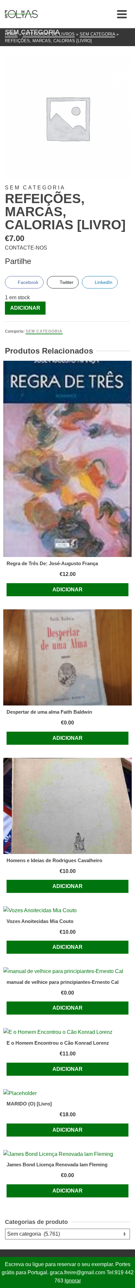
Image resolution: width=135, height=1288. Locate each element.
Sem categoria (44, 331)
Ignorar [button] (73, 1280)
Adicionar (25, 308)
